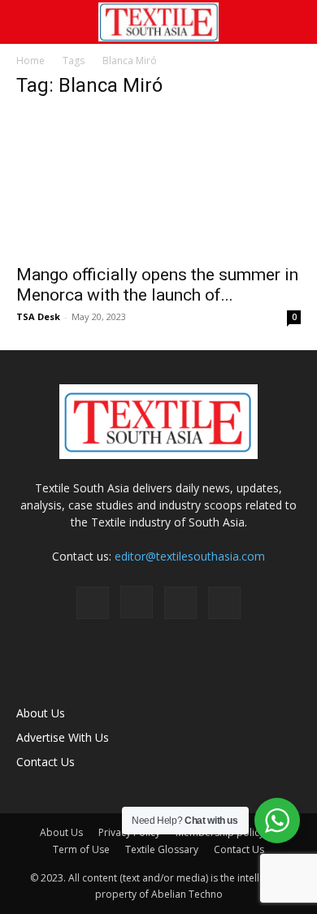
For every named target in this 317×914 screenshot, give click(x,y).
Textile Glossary (161, 849)
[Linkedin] (180, 603)
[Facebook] (92, 603)
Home (30, 60)
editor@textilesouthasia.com (190, 556)
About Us (40, 713)
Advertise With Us (62, 737)
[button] (28, 22)
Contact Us (45, 761)
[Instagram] (136, 602)
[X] (224, 603)
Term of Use (81, 849)
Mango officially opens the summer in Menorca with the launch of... (157, 285)
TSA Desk (38, 316)
